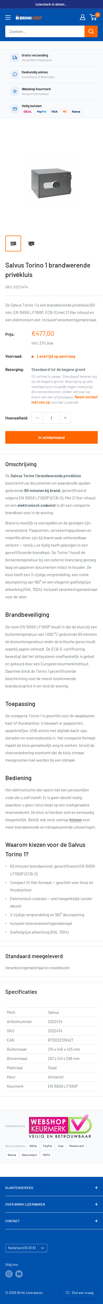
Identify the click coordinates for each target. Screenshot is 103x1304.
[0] (93, 17)
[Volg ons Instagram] (9, 1274)
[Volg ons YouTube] (19, 1274)
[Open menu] (8, 17)
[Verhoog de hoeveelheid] (65, 417)
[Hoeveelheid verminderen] (37, 417)
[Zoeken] (91, 31)
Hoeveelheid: (16, 417)
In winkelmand (51, 437)
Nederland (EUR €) (21, 1248)
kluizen (75, 819)
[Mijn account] (82, 17)
